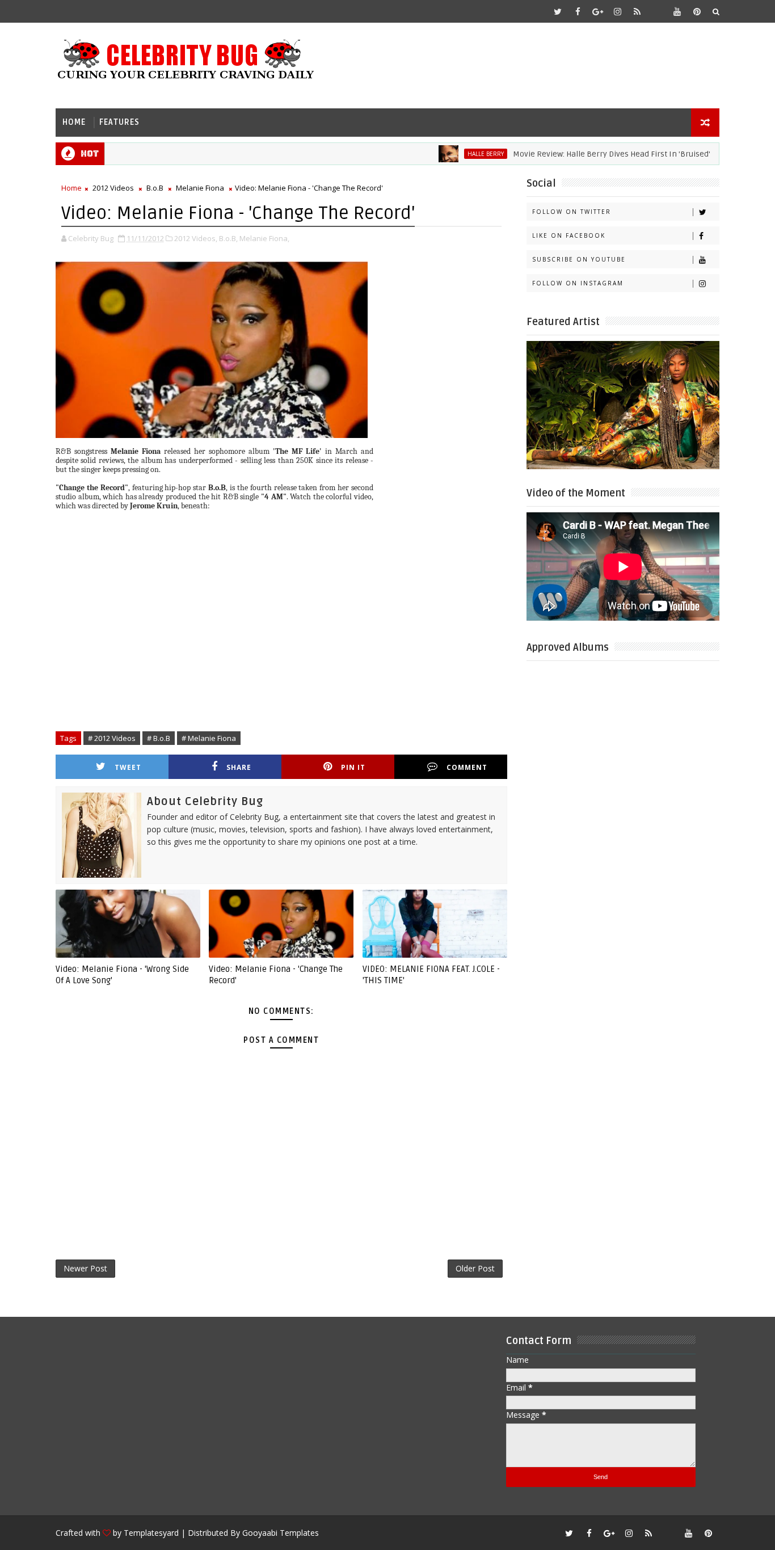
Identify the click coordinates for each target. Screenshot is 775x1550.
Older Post (475, 1268)
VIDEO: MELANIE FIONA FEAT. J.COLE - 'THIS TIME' (431, 974)
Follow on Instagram (578, 283)
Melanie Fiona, (264, 238)
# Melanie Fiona (209, 738)
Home (74, 122)
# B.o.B (158, 738)
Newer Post (85, 1268)
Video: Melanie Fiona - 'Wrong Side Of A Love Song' (122, 974)
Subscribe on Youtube (579, 259)
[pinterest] (696, 11)
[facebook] (577, 11)
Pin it (353, 767)
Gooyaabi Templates (280, 1532)
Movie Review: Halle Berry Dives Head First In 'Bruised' (585, 154)
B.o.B (154, 188)
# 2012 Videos (112, 738)
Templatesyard (151, 1532)
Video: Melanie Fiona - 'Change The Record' (276, 974)
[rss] (637, 11)
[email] (657, 11)
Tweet (128, 767)
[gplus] (597, 11)
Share (238, 767)
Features (119, 122)
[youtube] (676, 11)
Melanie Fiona (200, 188)
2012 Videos (113, 188)
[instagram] (617, 11)
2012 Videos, (195, 238)
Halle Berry (459, 154)
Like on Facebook (568, 235)
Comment (467, 767)
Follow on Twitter (571, 212)
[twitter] (557, 11)
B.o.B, (228, 238)
